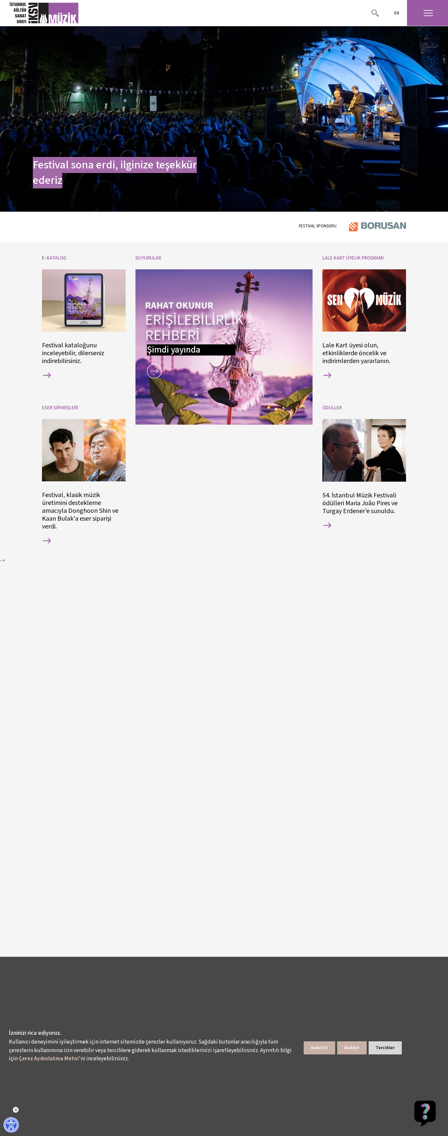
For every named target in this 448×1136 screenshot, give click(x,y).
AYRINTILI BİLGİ (47, 375)
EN (396, 13)
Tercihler (385, 1048)
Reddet (351, 1048)
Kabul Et (319, 1048)
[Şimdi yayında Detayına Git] (154, 371)
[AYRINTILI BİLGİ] (84, 375)
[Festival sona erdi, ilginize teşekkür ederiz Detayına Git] (224, 119)
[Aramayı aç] (375, 13)
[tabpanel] (224, 119)
